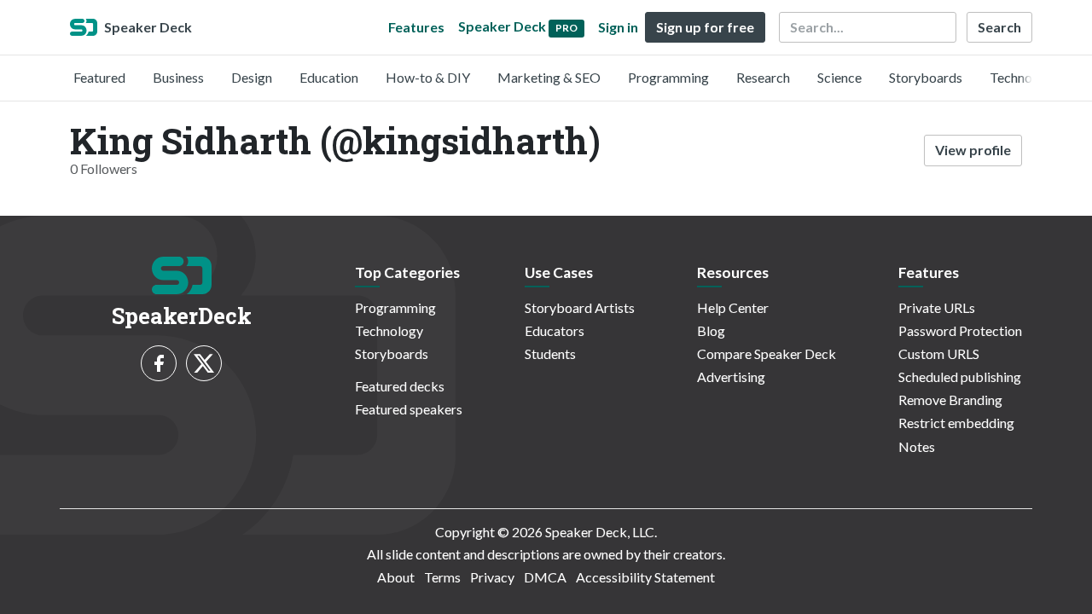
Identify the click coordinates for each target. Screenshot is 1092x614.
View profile (973, 150)
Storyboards (925, 77)
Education (328, 77)
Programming (668, 77)
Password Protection (960, 330)
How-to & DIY (428, 77)
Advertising (731, 376)
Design (251, 77)
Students (550, 353)
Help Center (733, 307)
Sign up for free (705, 27)
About (396, 577)
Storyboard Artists (580, 307)
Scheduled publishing (959, 376)
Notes (916, 446)
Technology (1024, 77)
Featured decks (399, 386)
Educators (554, 330)
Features (416, 27)
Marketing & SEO (549, 77)
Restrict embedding (956, 422)
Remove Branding (950, 399)
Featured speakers (408, 409)
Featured (99, 77)
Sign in (618, 27)
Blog (711, 330)
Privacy (492, 577)
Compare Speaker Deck (766, 353)
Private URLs (936, 307)
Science (839, 77)
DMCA (545, 577)
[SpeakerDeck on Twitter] (204, 363)
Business (178, 77)
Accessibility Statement (645, 577)
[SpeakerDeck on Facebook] (159, 363)
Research (763, 77)
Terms (442, 577)
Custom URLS (938, 353)
